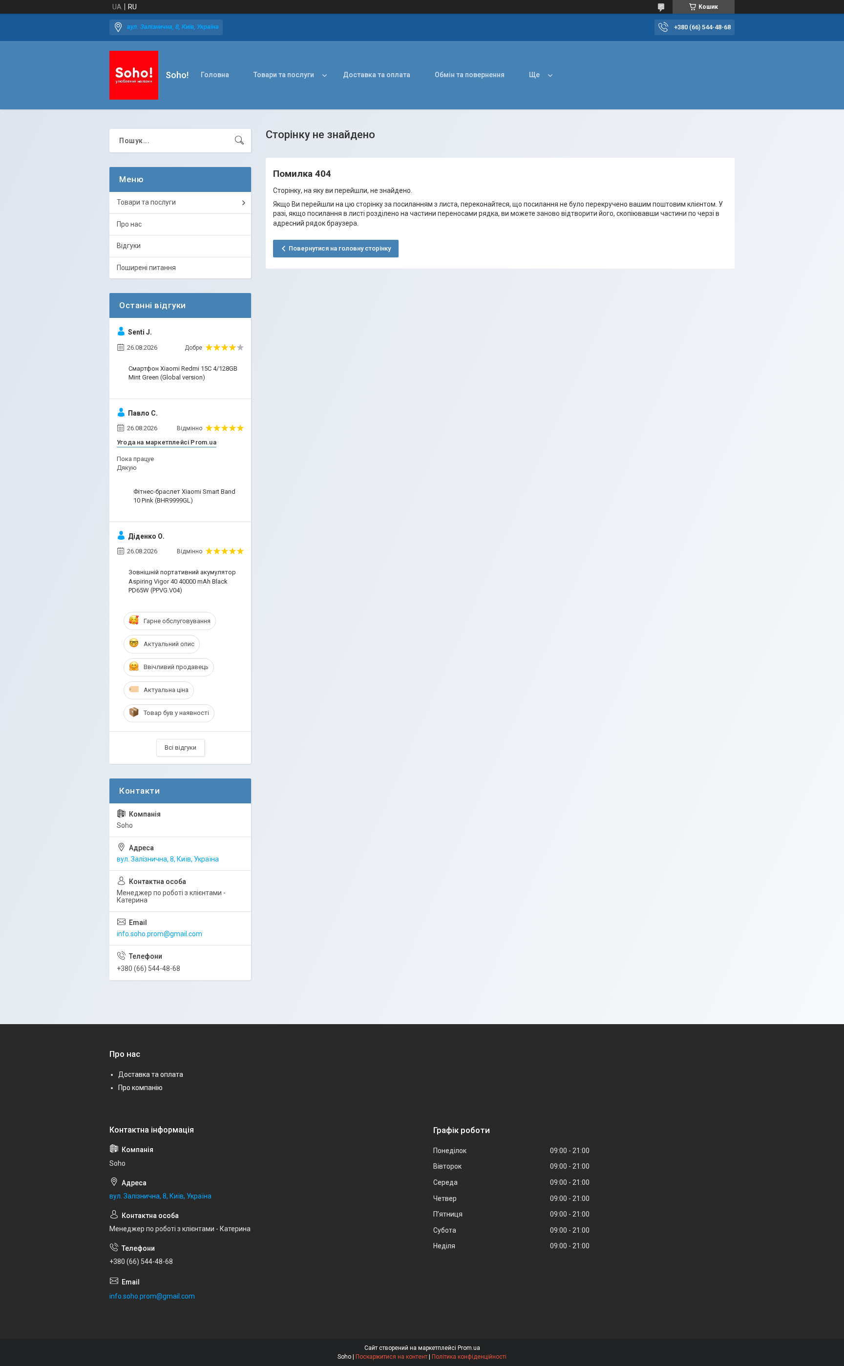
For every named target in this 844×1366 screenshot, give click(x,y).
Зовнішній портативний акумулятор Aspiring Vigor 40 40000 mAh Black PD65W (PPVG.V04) (182, 580)
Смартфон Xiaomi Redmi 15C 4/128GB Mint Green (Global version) (182, 373)
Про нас (129, 224)
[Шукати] (239, 140)
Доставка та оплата (376, 75)
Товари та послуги (283, 75)
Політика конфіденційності (469, 1356)
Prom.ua (469, 1348)
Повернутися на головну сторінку (340, 248)
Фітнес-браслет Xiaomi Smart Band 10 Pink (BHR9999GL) (184, 496)
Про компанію (140, 1088)
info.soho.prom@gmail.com (159, 934)
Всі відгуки (180, 747)
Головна (215, 75)
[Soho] (133, 75)
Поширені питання (146, 268)
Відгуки (129, 246)
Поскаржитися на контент (391, 1356)
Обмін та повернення (470, 75)
